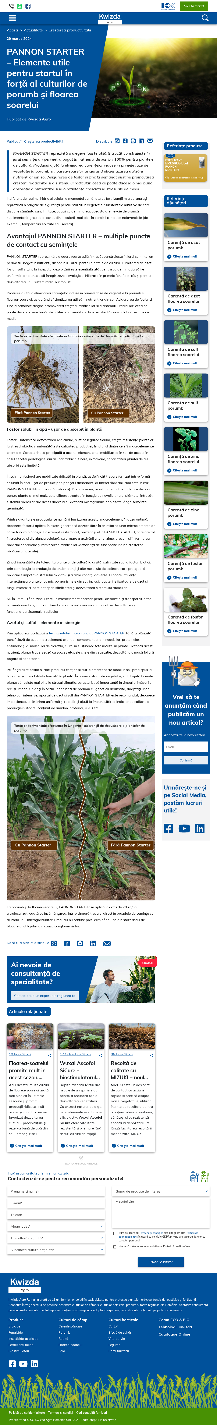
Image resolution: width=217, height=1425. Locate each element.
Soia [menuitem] (61, 1351)
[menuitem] (165, 6)
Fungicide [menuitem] (15, 1332)
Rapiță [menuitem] (63, 1339)
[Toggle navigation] (12, 18)
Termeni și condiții (60, 1413)
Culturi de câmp (72, 1319)
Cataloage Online (174, 1334)
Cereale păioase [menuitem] (70, 1326)
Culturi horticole (123, 1319)
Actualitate (33, 30)
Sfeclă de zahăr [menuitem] (119, 1332)
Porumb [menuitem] (64, 1332)
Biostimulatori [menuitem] (18, 1351)
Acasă (12, 30)
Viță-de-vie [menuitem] (116, 1339)
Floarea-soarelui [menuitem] (70, 1345)
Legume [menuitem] (114, 1345)
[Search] (49, 1055)
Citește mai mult (28, 1145)
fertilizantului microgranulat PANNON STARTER (86, 633)
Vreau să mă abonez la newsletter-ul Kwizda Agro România (154, 1246)
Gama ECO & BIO (174, 1319)
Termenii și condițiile (151, 1232)
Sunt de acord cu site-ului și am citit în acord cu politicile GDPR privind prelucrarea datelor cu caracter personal (162, 1236)
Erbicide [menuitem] (14, 1326)
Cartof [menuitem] (113, 1326)
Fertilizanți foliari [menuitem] (20, 1345)
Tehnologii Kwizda (175, 1327)
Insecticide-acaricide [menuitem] (23, 1339)
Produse (16, 1319)
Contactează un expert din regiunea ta (44, 995)
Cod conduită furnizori (91, 1413)
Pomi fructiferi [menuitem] (118, 1351)
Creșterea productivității (70, 30)
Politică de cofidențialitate (27, 1413)
